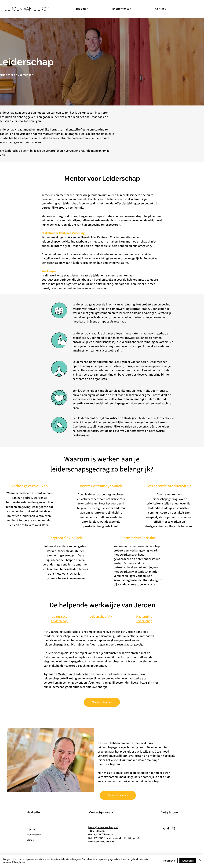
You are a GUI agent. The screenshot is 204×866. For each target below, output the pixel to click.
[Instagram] (173, 829)
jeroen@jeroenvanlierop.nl (103, 827)
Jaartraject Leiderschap (64, 632)
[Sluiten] (200, 860)
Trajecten (31, 829)
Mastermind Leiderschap (74, 674)
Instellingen (169, 860)
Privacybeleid (19, 862)
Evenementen (33, 834)
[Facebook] (168, 829)
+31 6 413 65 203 (96, 831)
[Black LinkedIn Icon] (163, 829)
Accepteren (188, 860)
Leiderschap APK (58, 653)
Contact (30, 839)
